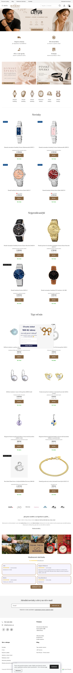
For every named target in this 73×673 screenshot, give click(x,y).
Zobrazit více (36, 587)
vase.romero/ (7, 629)
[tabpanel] (14, 96)
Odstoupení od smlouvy (66, 1)
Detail (19, 155)
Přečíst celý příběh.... (36, 528)
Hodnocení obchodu (21, 1)
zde (46, 667)
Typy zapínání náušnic (41, 647)
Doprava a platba (5, 652)
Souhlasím (54, 667)
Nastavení (18, 670)
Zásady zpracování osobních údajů (9, 663)
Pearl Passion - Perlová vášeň (42, 652)
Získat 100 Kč (28, 346)
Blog (13, 1)
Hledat (60, 5)
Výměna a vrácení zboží (7, 655)
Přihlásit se (55, 605)
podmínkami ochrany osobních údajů (44, 609)
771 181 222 (11, 629)
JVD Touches (39, 650)
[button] (4, 20)
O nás (3, 650)
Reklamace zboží (5, 657)
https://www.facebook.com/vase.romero (3, 629)
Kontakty (30, 1)
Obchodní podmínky (6, 660)
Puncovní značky (5, 1)
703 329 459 (8, 622)
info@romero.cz (9, 625)
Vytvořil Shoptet (67, 669)
